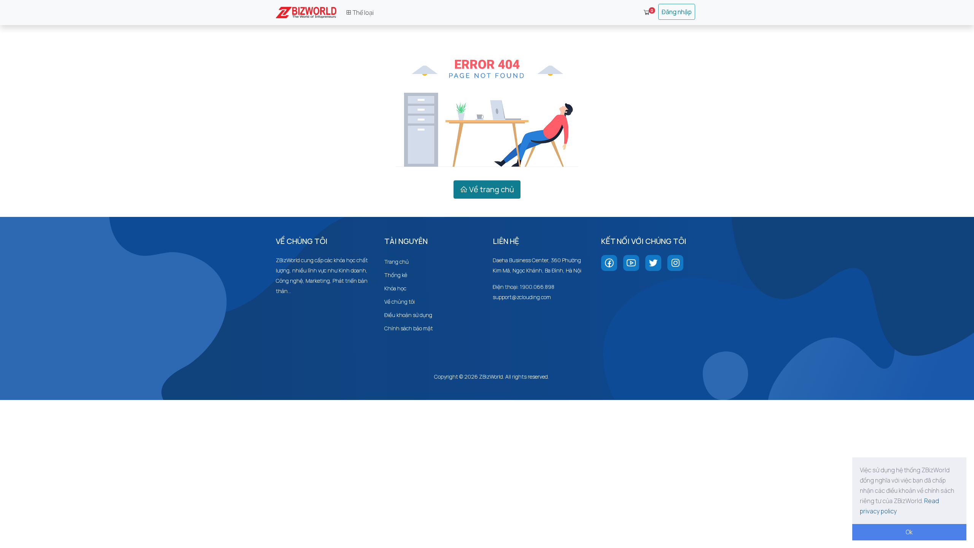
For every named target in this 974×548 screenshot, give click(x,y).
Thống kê (395, 275)
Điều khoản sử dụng (408, 315)
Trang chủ (396, 261)
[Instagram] (675, 263)
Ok (909, 532)
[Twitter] (653, 263)
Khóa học (395, 288)
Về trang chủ (491, 189)
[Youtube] (631, 263)
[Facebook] (609, 263)
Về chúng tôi (399, 301)
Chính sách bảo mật (408, 328)
